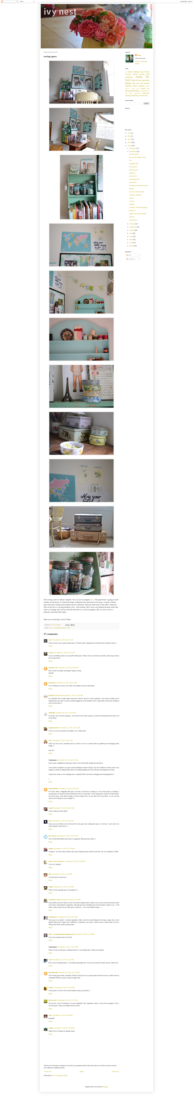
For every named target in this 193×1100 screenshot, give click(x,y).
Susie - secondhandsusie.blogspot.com (61, 934)
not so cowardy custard (136, 192)
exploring (129, 77)
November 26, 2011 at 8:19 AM (67, 917)
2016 (129, 133)
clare (50, 1015)
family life (142, 76)
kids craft (139, 83)
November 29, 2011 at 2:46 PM (65, 987)
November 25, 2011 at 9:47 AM (70, 728)
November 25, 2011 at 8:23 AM (64, 652)
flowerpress (52, 836)
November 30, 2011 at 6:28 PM (62, 1015)
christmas (135, 74)
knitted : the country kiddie (137, 214)
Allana (51, 887)
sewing (68, 628)
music (147, 86)
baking (136, 72)
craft (147, 74)
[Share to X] (70, 625)
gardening (145, 80)
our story (128, 93)
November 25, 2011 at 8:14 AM (63, 640)
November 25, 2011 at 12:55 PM (64, 848)
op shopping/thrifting (59, 628)
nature (143, 88)
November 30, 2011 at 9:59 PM (64, 1028)
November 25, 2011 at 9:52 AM (62, 740)
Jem (50, 740)
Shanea (51, 987)
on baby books (134, 154)
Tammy (51, 1028)
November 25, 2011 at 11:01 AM (62, 821)
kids (133, 83)
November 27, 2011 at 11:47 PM (63, 960)
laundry (134, 86)
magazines (141, 86)
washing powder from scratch (138, 185)
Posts (129, 255)
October (132, 224)
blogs (142, 72)
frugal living (136, 80)
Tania (139, 55)
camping (128, 74)
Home (82, 1071)
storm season (133, 220)
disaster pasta (133, 170)
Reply (50, 646)
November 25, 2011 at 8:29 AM (68, 668)
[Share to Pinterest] (74, 625)
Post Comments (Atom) (59, 1075)
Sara (50, 821)
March (131, 246)
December (132, 148)
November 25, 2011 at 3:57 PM (70, 900)
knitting (128, 86)
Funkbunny (53, 917)
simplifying (134, 95)
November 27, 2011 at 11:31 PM (67, 947)
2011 (129, 145)
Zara (50, 640)
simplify (131, 204)
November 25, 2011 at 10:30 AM (63, 808)
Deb (50, 874)
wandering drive (134, 179)
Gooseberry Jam (54, 900)
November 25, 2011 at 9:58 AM (68, 788)
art (126, 72)
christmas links (134, 163)
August (131, 230)
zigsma (51, 848)
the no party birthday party (137, 157)
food (127, 80)
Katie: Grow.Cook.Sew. (57, 861)
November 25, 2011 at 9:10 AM (72, 695)
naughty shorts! (54, 728)
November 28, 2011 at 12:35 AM (69, 972)
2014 (129, 136)
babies (130, 72)
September (133, 227)
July (130, 233)
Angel (51, 808)
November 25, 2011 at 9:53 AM (67, 760)
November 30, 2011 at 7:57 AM (67, 1000)
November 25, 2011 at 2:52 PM (62, 874)
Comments (131, 259)
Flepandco (52, 683)
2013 (129, 139)
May (131, 239)
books (147, 72)
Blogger (105, 1087)
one (130, 160)
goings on (132, 173)
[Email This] (66, 625)
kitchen (146, 83)
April (131, 242)
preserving (137, 93)
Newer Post (48, 1071)
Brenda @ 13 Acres (55, 695)
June (131, 236)
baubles (131, 188)
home (50, 628)
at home (131, 201)
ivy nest (60, 11)
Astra (50, 960)
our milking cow (144, 91)
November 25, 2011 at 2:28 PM (75, 861)
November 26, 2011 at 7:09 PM (85, 934)
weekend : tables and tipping (138, 207)
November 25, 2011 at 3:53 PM (64, 887)
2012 (129, 142)
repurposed (145, 93)
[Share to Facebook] (72, 625)
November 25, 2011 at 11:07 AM (67, 836)
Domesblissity (53, 788)
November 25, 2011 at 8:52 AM (66, 683)
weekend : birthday (135, 195)
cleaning (142, 74)
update (131, 198)
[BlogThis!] (68, 625)
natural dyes (135, 88)
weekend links (143, 95)
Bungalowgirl (53, 972)
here (92, 600)
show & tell (133, 176)
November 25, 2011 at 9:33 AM (65, 713)
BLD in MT (53, 1000)
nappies (127, 88)
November (133, 151)
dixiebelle (52, 713)
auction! (131, 217)
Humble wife (53, 668)
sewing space (133, 167)
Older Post (115, 1071)
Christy (51, 652)
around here (133, 182)
